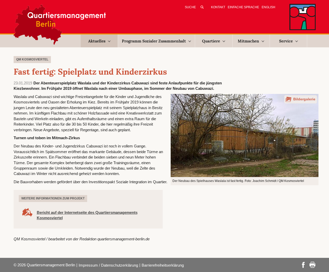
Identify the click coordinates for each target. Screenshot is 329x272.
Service (286, 41)
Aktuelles (96, 41)
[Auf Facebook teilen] (303, 264)
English (268, 7)
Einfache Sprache (243, 7)
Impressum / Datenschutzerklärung (108, 265)
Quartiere (211, 41)
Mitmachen (248, 41)
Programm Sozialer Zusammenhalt (154, 41)
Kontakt (218, 7)
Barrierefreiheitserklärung (163, 265)
